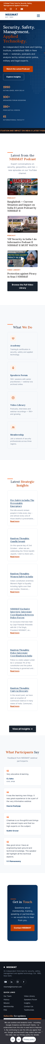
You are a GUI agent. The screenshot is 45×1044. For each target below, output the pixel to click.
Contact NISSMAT (22, 928)
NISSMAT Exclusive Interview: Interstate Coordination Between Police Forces (22, 613)
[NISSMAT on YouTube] (22, 9)
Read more (14, 521)
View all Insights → (22, 729)
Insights (27, 1003)
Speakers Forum (30, 1000)
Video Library (29, 996)
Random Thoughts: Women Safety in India (21, 575)
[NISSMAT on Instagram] (10, 9)
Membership (9, 1006)
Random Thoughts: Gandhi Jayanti (19, 540)
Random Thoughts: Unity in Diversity (19, 689)
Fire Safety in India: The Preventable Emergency (22, 503)
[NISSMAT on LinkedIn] (5, 9)
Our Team (8, 996)
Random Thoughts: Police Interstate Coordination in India (21, 653)
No (19, 1039)
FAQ (5, 1010)
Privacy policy (29, 1039)
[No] (42, 1033)
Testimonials (29, 1010)
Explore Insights (13, 77)
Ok (13, 1039)
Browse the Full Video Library (22, 286)
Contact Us (28, 1006)
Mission (7, 1003)
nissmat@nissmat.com (13, 987)
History (6, 1000)
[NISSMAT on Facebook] (16, 9)
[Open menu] (38, 16)
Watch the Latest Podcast (18, 69)
